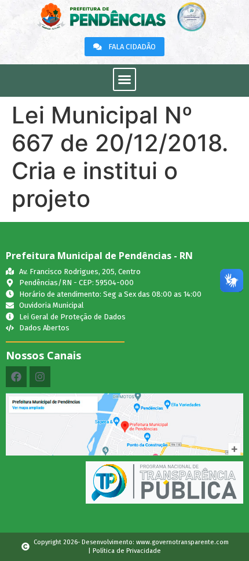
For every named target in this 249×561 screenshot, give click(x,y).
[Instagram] (40, 376)
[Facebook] (16, 376)
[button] (124, 79)
